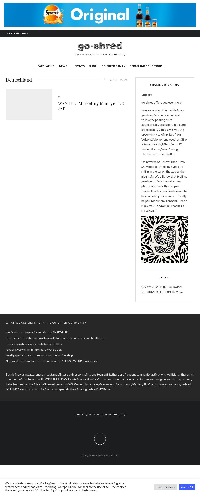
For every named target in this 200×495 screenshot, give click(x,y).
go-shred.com (111, 455)
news (61, 96)
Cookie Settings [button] (166, 487)
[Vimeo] (185, 33)
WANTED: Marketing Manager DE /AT (91, 106)
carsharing (46, 66)
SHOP (93, 66)
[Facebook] (174, 33)
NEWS (63, 66)
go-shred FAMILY (113, 66)
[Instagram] (179, 33)
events (79, 66)
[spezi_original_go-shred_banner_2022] (100, 5)
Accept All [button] (187, 487)
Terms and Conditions (146, 66)
